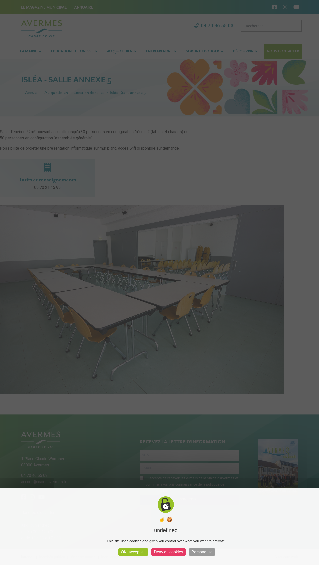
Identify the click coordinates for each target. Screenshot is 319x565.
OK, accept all (133, 552)
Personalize (202, 552)
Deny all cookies (168, 552)
